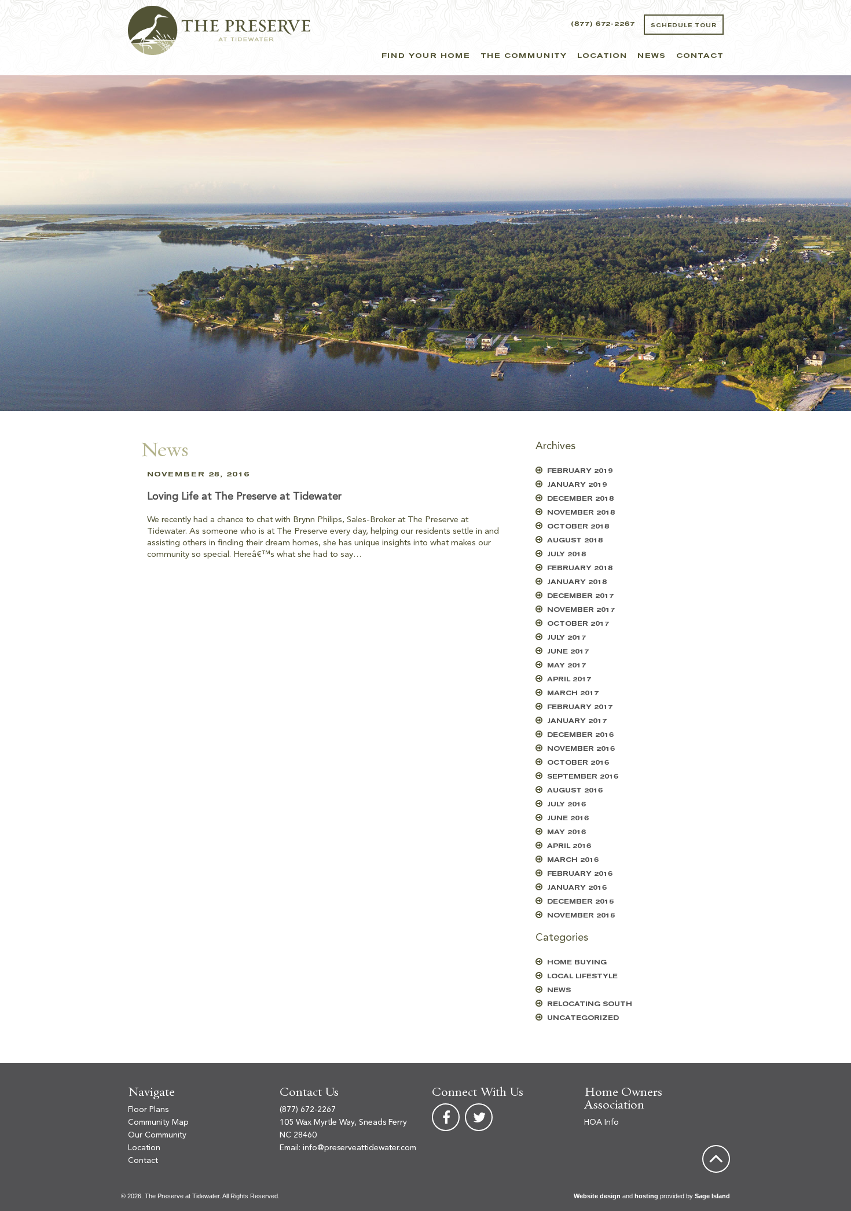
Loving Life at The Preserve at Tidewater (244, 496)
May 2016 (566, 832)
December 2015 (580, 901)
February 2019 (579, 471)
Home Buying (577, 962)
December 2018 (580, 498)
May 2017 (566, 665)
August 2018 (575, 540)
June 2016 (568, 818)
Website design (597, 1195)
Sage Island (712, 1195)
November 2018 (581, 512)
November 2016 (581, 749)
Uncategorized (583, 1018)
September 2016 (582, 776)
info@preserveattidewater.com (359, 1148)
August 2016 (575, 790)
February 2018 (579, 568)
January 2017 (577, 721)
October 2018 (578, 526)
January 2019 (577, 485)
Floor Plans (148, 1110)
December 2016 (580, 735)
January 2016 (577, 887)
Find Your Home (426, 56)
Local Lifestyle (582, 976)
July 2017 (566, 637)
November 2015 (581, 915)
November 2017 (581, 610)
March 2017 (573, 693)
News (651, 56)
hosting (646, 1195)
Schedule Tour (684, 25)
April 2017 (569, 679)
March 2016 (573, 860)
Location (602, 56)
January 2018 (577, 582)
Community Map (158, 1122)
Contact (700, 56)
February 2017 (579, 707)
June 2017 (568, 651)
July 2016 (566, 804)
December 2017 (580, 596)
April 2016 (569, 846)
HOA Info (601, 1122)
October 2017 (578, 623)
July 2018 (566, 554)
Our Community (157, 1135)
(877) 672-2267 (603, 24)
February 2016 (579, 874)
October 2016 (578, 762)
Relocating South (589, 1004)
